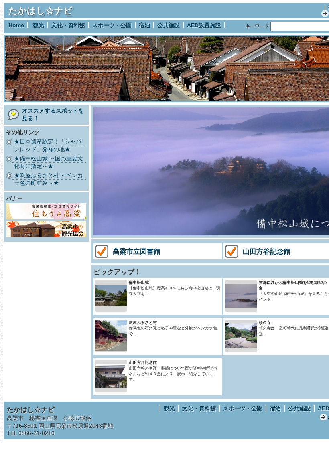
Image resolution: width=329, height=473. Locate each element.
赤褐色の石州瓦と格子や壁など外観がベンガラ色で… (173, 328)
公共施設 (168, 25)
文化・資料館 (68, 25)
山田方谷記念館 (266, 251)
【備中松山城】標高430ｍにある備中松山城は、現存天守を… (174, 288)
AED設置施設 (204, 25)
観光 (38, 25)
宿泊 (144, 25)
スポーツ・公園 (112, 25)
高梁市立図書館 (136, 251)
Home (16, 25)
